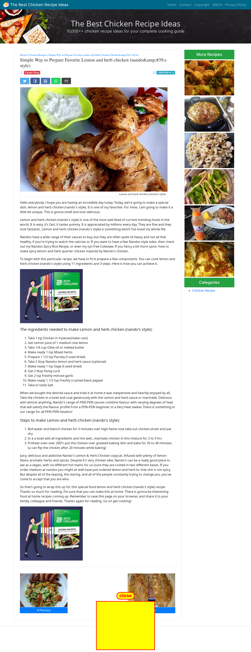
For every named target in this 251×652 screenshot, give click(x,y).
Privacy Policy (235, 5)
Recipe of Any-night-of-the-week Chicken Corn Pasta (208, 149)
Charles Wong (32, 72)
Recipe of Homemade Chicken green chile (203, 112)
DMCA (217, 5)
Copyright (202, 5)
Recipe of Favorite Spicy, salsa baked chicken (206, 258)
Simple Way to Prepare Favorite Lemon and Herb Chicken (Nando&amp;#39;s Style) (93, 55)
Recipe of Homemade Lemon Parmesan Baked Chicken (151, 589)
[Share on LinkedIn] (45, 81)
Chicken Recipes (37, 55)
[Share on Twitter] (24, 81)
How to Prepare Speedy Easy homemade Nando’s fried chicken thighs (209, 222)
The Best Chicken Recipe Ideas (38, 4)
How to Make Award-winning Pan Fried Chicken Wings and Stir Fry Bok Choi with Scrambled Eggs (44, 589)
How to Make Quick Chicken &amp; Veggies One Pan (208, 76)
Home (171, 5)
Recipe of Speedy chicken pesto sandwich (207, 185)
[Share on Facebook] (35, 81)
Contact (185, 5)
